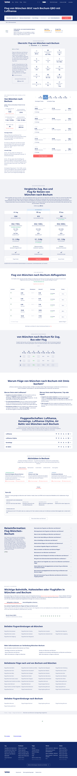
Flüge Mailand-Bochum (61, 684)
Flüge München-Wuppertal (27, 636)
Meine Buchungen (53, 2)
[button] (36, 18)
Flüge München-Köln (60, 673)
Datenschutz (38, 772)
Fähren (24, 2)
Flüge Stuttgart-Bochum (43, 684)
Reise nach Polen (63, 753)
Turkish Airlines (35, 750)
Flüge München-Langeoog (61, 634)
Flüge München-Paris (9, 670)
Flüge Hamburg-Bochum (61, 681)
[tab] (39, 101)
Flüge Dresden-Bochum (26, 689)
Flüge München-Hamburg (61, 668)
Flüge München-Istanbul (26, 634)
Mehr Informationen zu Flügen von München (15, 654)
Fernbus (16, 2)
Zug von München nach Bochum (12, 652)
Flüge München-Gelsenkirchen (45, 634)
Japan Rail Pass (62, 748)
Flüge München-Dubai (26, 676)
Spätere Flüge (62, 321)
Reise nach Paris (63, 752)
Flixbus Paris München (23, 755)
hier (51, 326)
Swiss (33, 753)
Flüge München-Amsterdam (44, 678)
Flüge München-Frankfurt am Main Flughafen (14, 681)
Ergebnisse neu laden (37, 283)
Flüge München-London (9, 634)
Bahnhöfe (7, 755)
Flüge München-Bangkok (44, 668)
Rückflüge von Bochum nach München (13, 650)
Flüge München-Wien (9, 673)
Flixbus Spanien (22, 750)
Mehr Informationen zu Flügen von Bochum (49, 654)
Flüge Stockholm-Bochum (27, 686)
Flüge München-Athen (61, 678)
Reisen (61, 745)
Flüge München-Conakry (27, 631)
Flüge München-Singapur (27, 678)
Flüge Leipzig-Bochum (61, 686)
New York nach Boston (10, 753)
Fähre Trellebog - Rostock (52, 753)
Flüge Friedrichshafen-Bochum (63, 689)
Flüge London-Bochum (9, 684)
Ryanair (33, 748)
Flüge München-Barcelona (44, 676)
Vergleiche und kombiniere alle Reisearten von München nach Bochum (55, 652)
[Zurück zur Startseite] (8, 2)
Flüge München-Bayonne (61, 631)
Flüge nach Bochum (17, 712)
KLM (33, 755)
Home (5, 712)
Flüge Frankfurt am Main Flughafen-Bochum (14, 686)
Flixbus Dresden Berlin (23, 753)
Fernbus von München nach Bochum (47, 650)
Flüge (21, 2)
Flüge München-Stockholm (27, 681)
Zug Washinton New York (11, 750)
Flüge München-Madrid (43, 670)
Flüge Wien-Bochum (25, 684)
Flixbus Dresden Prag (23, 752)
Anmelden (71, 2)
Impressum (18, 772)
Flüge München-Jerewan (9, 631)
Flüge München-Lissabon (44, 631)
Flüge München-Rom (9, 676)
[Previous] (20, 352)
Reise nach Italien (63, 755)
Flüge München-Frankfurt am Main (29, 668)
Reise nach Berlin (63, 750)
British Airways (35, 752)
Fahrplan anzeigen (10, 128)
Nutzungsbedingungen (28, 772)
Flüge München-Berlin (9, 668)
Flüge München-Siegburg (10, 636)
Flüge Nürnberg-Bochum (44, 686)
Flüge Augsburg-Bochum (44, 689)
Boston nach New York (10, 752)
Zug (13, 2)
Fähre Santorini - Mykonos (52, 748)
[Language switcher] (45, 2)
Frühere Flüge (15, 321)
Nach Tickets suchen (10, 113)
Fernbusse (20, 745)
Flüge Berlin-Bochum (43, 681)
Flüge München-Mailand (61, 676)
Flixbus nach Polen (22, 748)
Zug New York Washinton (11, 748)
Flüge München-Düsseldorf (27, 670)
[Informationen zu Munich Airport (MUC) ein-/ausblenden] (70, 616)
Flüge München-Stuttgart (27, 673)
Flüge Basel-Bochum (9, 689)
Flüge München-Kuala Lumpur (11, 678)
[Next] (70, 97)
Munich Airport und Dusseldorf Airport (50, 596)
